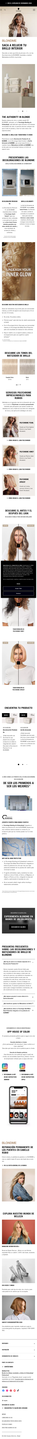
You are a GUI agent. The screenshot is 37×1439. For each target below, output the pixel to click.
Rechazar (18, 593)
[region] (18, 579)
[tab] (22, 111)
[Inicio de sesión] (1, 10)
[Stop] (18, 111)
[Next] (34, 370)
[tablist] (18, 764)
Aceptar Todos (18, 588)
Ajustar (18, 583)
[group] (18, 33)
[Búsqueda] (5, 10)
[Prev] (3, 370)
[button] (18, 1343)
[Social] (3, 1390)
